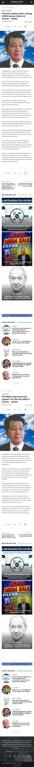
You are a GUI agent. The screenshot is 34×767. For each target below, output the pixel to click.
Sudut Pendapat (16, 361)
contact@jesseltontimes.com (20, 751)
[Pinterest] (19, 756)
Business (17, 223)
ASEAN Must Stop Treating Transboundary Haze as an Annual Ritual (20, 376)
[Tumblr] (24, 756)
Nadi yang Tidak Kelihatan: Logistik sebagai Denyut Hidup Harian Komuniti (17, 297)
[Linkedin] (14, 756)
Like (30, 315)
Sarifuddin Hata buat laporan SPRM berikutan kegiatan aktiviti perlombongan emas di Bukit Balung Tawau (9, 186)
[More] (25, 26)
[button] (3, 2)
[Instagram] (10, 756)
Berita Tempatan (10, 7)
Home (3, 7)
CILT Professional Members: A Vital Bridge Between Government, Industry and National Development (17, 227)
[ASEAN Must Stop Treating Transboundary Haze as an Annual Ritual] (6, 375)
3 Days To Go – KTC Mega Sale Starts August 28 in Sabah (17, 263)
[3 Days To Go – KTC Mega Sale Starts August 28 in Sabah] (17, 249)
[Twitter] (28, 756)
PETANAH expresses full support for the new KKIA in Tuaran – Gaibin (25, 185)
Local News (16, 259)
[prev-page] (3, 304)
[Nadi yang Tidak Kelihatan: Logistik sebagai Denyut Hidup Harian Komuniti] (17, 283)
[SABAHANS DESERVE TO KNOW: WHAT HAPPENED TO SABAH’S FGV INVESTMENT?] (6, 364)
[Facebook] (5, 756)
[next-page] (6, 304)
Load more (16, 383)
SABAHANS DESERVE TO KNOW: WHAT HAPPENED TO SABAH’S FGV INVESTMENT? (22, 364)
